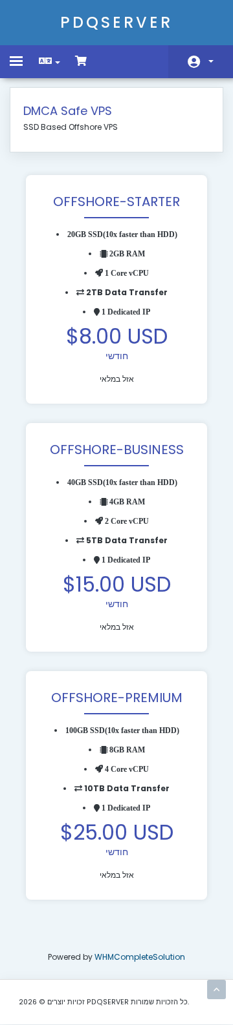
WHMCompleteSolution (139, 956)
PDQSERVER (116, 22)
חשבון (200, 61)
